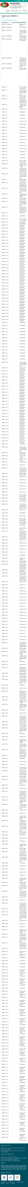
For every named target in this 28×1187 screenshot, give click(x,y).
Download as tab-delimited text (9, 20)
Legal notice (4, 1182)
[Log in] (26, 1)
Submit (12, 10)
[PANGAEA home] (4, 3)
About (19, 10)
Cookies (3, 1183)
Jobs (8, 1183)
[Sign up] (23, 1)
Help (16, 10)
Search (8, 10)
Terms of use (12, 1182)
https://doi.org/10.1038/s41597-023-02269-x (17, 1169)
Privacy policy (20, 1182)
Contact (24, 10)
